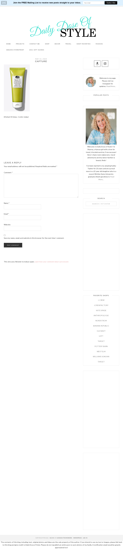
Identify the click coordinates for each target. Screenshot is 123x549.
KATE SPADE (101, 310)
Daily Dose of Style (61, 27)
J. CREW (101, 300)
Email (6, 214)
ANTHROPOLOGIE (101, 315)
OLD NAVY (101, 331)
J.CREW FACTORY (101, 305)
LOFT (101, 336)
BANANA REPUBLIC (101, 326)
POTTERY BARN (101, 346)
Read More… (111, 86)
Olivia (52, 538)
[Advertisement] (41, 140)
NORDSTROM (101, 321)
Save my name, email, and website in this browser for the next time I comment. (34, 238)
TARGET (101, 341)
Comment (8, 172)
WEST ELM (101, 351)
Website (7, 225)
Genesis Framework (64, 538)
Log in (85, 538)
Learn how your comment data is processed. (52, 262)
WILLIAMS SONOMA (101, 356)
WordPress (77, 538)
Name (6, 203)
